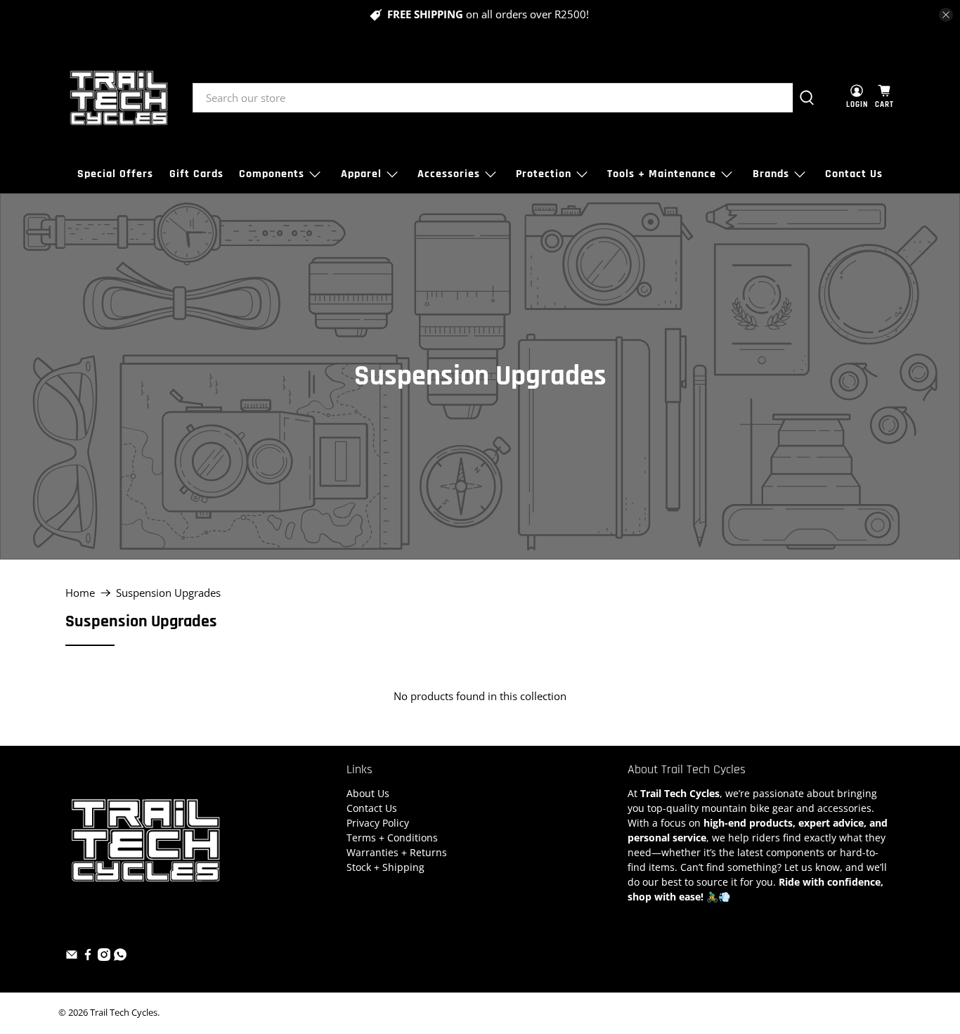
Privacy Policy (377, 822)
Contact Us (854, 174)
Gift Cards (196, 174)
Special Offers (115, 174)
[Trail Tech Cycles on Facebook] (88, 957)
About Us (367, 793)
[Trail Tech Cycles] (118, 97)
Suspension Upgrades (168, 593)
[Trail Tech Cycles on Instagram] (104, 957)
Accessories (448, 174)
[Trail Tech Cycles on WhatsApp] (120, 957)
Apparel (361, 174)
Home (80, 593)
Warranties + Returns (396, 852)
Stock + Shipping (385, 867)
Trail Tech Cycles (123, 1013)
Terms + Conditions (392, 837)
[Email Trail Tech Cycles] (71, 957)
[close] (946, 15)
